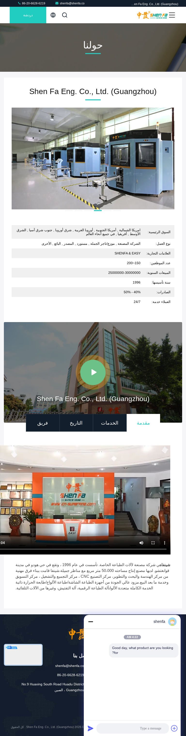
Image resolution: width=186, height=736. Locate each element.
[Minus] (90, 622)
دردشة (28, 15)
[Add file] (174, 728)
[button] (117, 210)
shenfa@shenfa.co (72, 3)
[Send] (90, 728)
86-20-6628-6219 (33, 3)
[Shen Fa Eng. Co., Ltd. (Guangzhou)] (152, 15)
